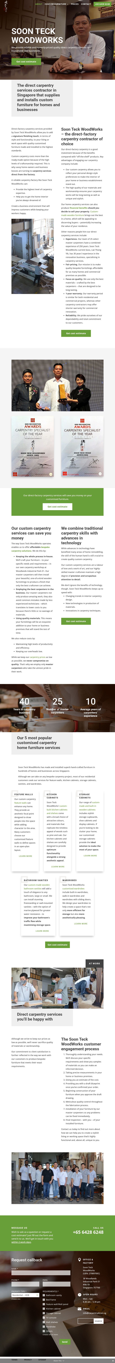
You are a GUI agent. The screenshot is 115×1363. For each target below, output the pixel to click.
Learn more (25, 856)
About (38, 4)
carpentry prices (37, 657)
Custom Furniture (55, 4)
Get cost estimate (26, 61)
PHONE (15, 1280)
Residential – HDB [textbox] (20, 1295)
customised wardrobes (73, 888)
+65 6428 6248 (102, 4)
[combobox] (25, 1295)
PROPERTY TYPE (18, 1291)
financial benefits (78, 208)
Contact (86, 4)
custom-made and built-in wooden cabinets (89, 806)
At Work (94, 963)
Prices (75, 4)
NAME (14, 1269)
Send (64, 1341)
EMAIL (45, 1280)
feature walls (20, 802)
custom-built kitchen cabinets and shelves (57, 810)
